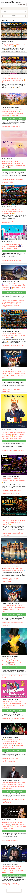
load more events (14, 891)
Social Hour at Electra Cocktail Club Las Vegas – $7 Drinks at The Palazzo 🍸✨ (13, 522)
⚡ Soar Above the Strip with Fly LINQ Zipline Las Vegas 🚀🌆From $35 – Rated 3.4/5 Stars (13, 246)
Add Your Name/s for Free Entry (14, 170)
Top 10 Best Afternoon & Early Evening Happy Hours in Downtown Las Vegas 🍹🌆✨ (13, 335)
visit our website (22, 4)
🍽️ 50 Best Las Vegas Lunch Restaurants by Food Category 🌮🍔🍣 (14, 80)
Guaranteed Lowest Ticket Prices (14, 380)
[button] (2, 8)
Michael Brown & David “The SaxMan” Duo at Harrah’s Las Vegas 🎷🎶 (13, 480)
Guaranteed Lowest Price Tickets (14, 118)
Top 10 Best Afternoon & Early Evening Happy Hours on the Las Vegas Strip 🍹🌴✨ (12, 211)
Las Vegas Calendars (11, 2)
